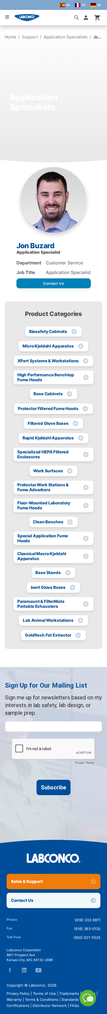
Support (30, 36)
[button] (87, 17)
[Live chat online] (88, 1004)
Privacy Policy (18, 993)
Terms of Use (44, 993)
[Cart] (97, 17)
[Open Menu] (7, 17)
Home (10, 36)
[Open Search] (76, 17)
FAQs (74, 1005)
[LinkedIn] (24, 970)
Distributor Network (50, 1005)
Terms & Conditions (41, 999)
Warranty (14, 999)
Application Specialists (66, 36)
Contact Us (53, 283)
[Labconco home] (53, 858)
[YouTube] (38, 970)
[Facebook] (10, 970)
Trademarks (69, 993)
